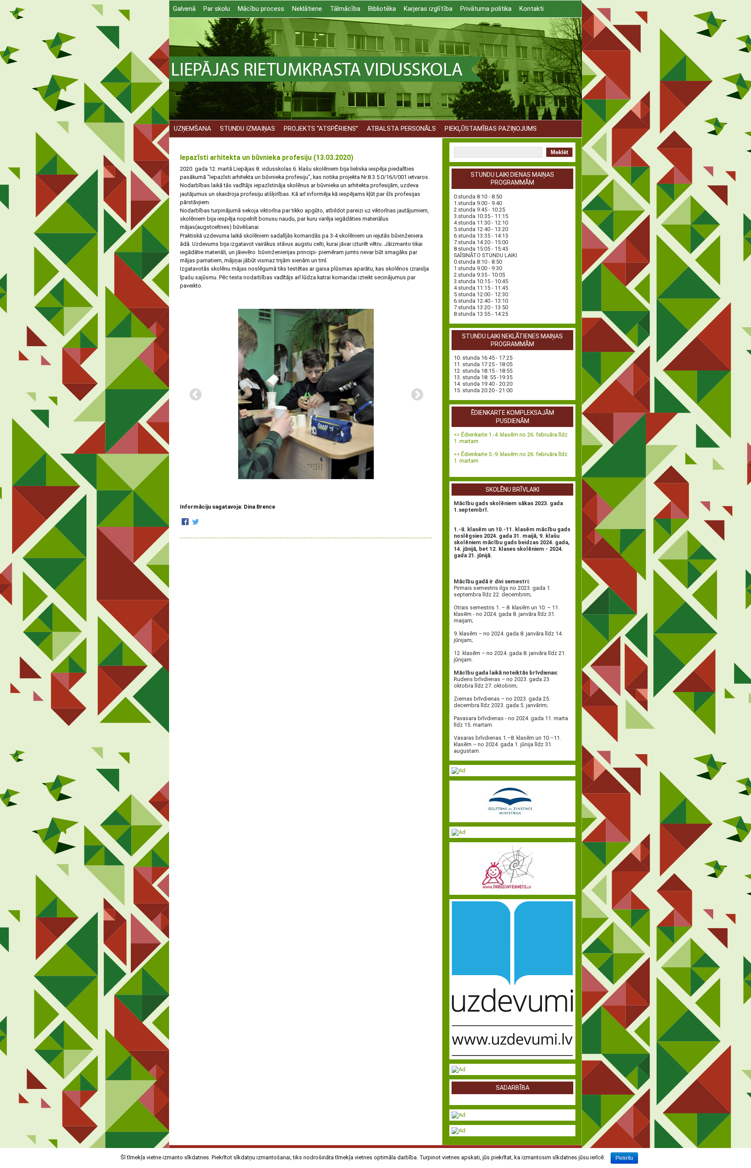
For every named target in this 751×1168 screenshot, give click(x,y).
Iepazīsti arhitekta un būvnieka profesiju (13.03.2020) (266, 157)
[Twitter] (195, 522)
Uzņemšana (192, 128)
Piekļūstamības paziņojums (491, 128)
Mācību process (261, 9)
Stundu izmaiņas (247, 128)
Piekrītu (624, 1158)
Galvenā (184, 9)
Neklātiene (307, 9)
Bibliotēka (382, 9)
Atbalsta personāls (401, 128)
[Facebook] (185, 522)
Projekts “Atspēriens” (321, 128)
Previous (193, 392)
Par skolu (216, 9)
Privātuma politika (486, 9)
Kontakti (531, 9)
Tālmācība (345, 9)
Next (414, 392)
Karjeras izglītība (428, 9)
